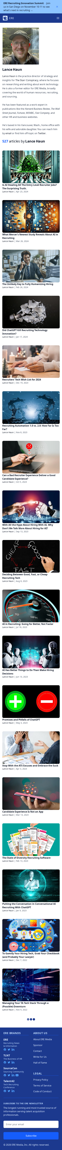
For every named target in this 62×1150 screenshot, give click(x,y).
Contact (37, 1051)
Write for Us (40, 1056)
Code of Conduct (42, 1091)
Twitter (42, 133)
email (8, 133)
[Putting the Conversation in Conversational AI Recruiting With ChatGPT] (31, 885)
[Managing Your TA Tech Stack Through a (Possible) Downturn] (31, 985)
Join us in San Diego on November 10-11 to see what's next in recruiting (26, 7)
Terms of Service (42, 1085)
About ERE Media (42, 1039)
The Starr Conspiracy (26, 80)
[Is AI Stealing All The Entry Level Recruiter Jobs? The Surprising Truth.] (31, 166)
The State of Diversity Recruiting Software (26, 857)
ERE (5, 1039)
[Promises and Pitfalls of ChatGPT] (31, 701)
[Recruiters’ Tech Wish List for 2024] (31, 361)
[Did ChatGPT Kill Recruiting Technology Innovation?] (31, 312)
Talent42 (8, 1081)
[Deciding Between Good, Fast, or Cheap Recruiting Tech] (31, 556)
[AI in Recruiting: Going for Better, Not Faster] (31, 606)
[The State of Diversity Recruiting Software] (31, 839)
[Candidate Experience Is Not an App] (31, 793)
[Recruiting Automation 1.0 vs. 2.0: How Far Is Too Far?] (31, 407)
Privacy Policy (40, 1079)
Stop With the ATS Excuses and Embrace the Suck (30, 765)
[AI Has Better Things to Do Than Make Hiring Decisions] (31, 652)
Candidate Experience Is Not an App (22, 811)
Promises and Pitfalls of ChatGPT (21, 719)
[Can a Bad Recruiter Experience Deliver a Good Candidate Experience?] (31, 457)
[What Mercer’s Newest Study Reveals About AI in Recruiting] (31, 216)
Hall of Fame (40, 1062)
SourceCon (10, 1068)
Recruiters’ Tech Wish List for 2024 (21, 379)
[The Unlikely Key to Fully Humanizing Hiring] (31, 266)
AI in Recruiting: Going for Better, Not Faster (27, 624)
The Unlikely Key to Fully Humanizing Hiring (27, 284)
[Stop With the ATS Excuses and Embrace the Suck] (31, 747)
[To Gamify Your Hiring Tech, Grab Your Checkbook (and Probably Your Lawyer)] (31, 935)
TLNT (6, 1055)
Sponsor (38, 1045)
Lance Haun (8, 76)
